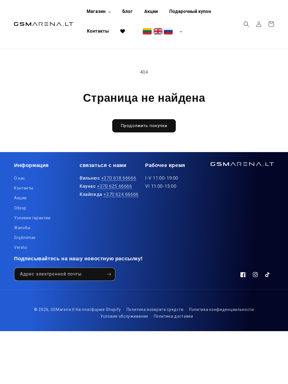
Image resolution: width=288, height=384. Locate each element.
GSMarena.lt (63, 309)
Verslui (20, 247)
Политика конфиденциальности (221, 309)
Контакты (23, 188)
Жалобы (22, 227)
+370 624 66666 (121, 194)
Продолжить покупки (144, 125)
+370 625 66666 (114, 186)
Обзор (20, 208)
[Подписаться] (109, 274)
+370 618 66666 (118, 178)
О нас (19, 178)
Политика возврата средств (155, 309)
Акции (20, 198)
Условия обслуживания (124, 316)
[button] (246, 24)
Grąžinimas (25, 237)
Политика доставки (173, 316)
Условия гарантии (32, 218)
